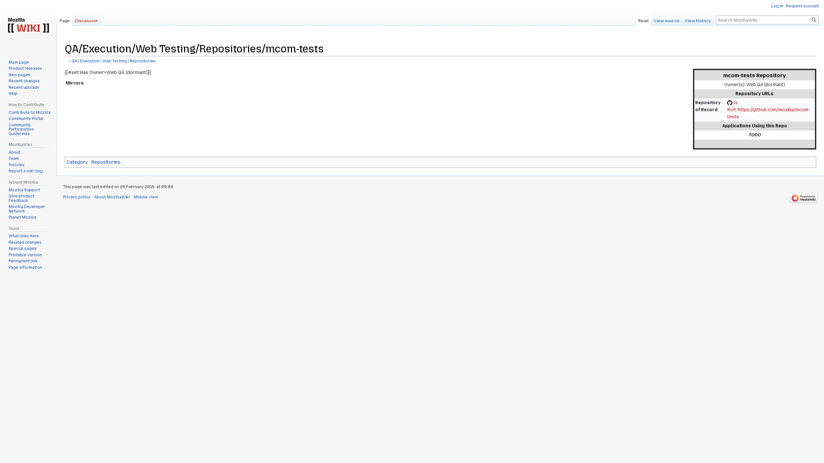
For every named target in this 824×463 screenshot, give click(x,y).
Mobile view (146, 197)
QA (74, 61)
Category (77, 162)
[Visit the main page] (28, 25)
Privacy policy (76, 197)
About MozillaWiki (112, 197)
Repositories (143, 61)
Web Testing (114, 61)
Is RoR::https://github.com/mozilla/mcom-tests (768, 109)
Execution (89, 61)
